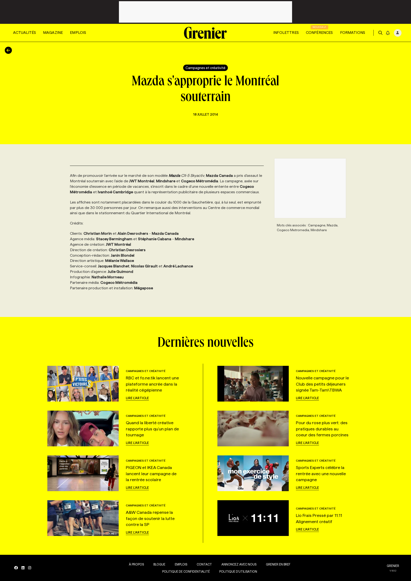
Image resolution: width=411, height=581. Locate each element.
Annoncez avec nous (238, 564)
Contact (204, 564)
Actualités (24, 33)
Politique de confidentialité (186, 571)
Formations (352, 33)
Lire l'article (137, 398)
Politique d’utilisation (238, 571)
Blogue (159, 564)
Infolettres (286, 33)
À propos (136, 564)
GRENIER (393, 565)
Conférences (319, 33)
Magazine (53, 33)
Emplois (78, 33)
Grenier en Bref (278, 564)
